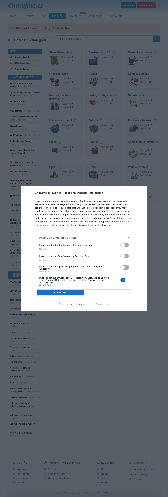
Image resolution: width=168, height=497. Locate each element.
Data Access (84, 304)
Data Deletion (65, 304)
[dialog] (84, 248)
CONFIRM (60, 292)
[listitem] (84, 237)
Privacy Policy (102, 304)
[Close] (141, 193)
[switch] (124, 245)
